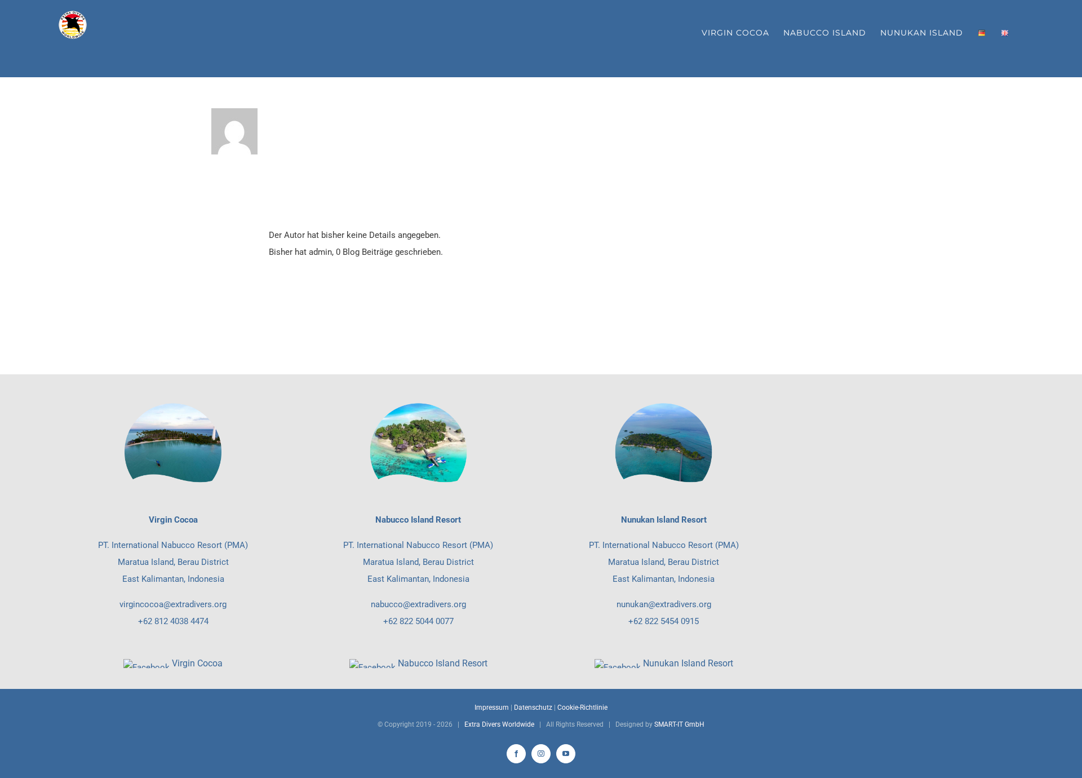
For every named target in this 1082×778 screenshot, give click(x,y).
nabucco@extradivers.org (418, 604)
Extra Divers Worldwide (499, 724)
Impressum (492, 707)
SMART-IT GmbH (679, 724)
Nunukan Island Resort (688, 663)
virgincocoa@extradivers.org (173, 604)
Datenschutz (533, 707)
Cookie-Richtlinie (582, 707)
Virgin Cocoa (197, 663)
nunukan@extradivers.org (664, 604)
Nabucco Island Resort (442, 663)
